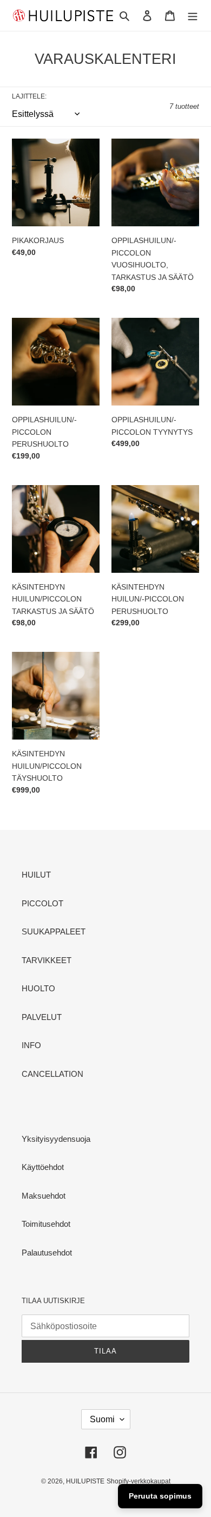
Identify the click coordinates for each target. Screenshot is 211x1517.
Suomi (102, 1419)
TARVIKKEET (46, 960)
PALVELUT (42, 1017)
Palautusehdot (47, 1252)
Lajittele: (29, 96)
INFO (31, 1045)
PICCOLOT (42, 903)
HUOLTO (38, 988)
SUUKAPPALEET (53, 931)
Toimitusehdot (46, 1223)
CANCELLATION (52, 1073)
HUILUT (36, 874)
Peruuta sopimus (160, 1496)
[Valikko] (192, 15)
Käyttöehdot (43, 1167)
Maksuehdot (43, 1195)
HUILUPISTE (85, 1481)
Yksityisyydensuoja (56, 1138)
